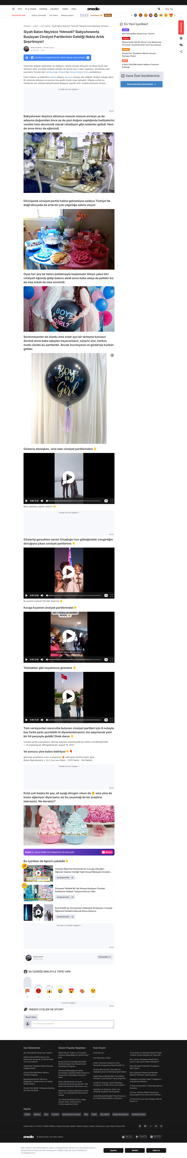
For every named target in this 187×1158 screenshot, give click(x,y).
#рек (92, 757)
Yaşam (35, 26)
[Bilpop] (145, 15)
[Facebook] (145, 1126)
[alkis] (160, 15)
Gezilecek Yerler (138, 1114)
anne (70, 77)
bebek (53, 77)
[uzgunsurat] (171, 15)
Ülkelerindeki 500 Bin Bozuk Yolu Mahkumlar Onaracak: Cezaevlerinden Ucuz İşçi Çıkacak (142, 43)
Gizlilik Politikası (49, 1126)
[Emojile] (150, 15)
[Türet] (135, 15)
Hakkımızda (28, 1126)
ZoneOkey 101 (96, 15)
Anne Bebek (45, 26)
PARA (73, 9)
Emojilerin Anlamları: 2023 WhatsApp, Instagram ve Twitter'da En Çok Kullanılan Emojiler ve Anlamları (109, 1085)
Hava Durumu (98, 1053)
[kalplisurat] (166, 15)
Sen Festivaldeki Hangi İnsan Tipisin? (138, 34)
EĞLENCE (55, 9)
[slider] (74, 501)
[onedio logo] (93, 9)
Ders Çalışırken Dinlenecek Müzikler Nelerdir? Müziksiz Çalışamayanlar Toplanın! (144, 1075)
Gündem (126, 38)
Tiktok (94, 1114)
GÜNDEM (43, 9)
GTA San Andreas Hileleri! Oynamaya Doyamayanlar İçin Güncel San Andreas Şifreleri (145, 1094)
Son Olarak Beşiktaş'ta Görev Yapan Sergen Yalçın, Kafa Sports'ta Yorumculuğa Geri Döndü (72, 1101)
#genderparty (36, 760)
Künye (118, 1126)
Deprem (37, 1114)
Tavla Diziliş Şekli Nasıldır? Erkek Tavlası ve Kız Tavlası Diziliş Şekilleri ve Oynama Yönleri (109, 1098)
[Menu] (13, 8)
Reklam (73, 1126)
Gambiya (50, 72)
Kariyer (85, 1126)
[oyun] (155, 15)
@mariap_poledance (33, 757)
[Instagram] (140, 1126)
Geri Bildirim (38, 1126)
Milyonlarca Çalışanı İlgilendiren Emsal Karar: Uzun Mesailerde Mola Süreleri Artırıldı (73, 1093)
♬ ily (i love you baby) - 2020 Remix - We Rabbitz (68, 760)
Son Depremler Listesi (101, 1058)
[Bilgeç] (140, 15)
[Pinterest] (161, 1126)
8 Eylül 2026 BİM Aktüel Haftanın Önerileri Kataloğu (140, 65)
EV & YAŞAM (30, 9)
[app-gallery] (156, 1137)
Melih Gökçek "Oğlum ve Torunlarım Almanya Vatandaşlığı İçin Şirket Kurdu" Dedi (73, 1055)
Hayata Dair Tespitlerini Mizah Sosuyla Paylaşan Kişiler (139, 54)
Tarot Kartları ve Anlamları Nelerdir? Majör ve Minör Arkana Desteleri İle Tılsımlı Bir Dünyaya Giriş (146, 1055)
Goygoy (126, 49)
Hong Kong (75, 72)
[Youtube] (156, 1126)
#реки (27, 760)
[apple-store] (128, 1137)
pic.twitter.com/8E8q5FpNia (94, 742)
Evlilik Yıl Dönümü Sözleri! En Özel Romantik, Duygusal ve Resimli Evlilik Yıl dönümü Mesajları (108, 1065)
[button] (106, 501)
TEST (20, 9)
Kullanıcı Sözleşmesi (97, 1126)
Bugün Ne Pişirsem (120, 1114)
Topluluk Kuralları (62, 1126)
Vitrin (125, 61)
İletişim (79, 1126)
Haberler (27, 26)
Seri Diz (108, 15)
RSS (123, 1126)
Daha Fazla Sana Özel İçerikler (140, 84)
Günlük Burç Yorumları (71, 1114)
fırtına (86, 72)
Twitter (27, 1114)
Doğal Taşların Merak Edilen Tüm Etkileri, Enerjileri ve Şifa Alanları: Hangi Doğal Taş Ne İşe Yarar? (109, 1078)
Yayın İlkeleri (110, 1126)
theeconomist (42, 47)
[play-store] (142, 1137)
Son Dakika (104, 1114)
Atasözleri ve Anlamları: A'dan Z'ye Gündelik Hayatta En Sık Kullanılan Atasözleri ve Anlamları (106, 1091)
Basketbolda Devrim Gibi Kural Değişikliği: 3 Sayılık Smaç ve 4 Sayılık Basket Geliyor (38, 1081)
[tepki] (27, 991)
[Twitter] (150, 1126)
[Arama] (159, 9)
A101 (86, 1114)
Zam (46, 1114)
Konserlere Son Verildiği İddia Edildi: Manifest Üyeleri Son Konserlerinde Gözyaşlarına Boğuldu (72, 1064)
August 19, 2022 (66, 745)
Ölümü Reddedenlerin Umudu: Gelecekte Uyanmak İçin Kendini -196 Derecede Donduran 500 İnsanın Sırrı (73, 1084)
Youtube (55, 1114)
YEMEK (65, 9)
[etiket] (24, 866)
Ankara (61, 72)
